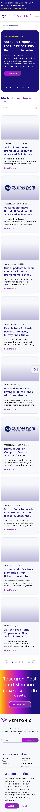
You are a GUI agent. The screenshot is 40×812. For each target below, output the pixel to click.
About (4, 25)
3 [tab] (10, 87)
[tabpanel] (20, 61)
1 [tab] (6, 87)
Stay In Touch (26, 763)
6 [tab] (18, 87)
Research (6, 758)
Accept (11, 805)
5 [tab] (15, 87)
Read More (12, 73)
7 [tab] (20, 87)
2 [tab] (8, 87)
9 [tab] (25, 87)
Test (4, 761)
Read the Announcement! (12, 8)
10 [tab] (28, 87)
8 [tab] (23, 87)
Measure (5, 764)
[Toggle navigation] (36, 16)
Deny (23, 806)
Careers (24, 761)
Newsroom (25, 758)
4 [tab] (13, 87)
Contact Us (22, 16)
